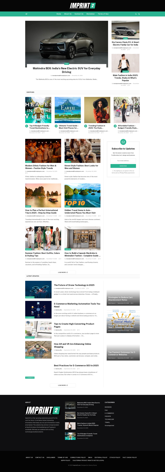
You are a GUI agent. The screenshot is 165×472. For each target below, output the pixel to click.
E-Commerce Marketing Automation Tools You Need (77, 305)
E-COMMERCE (30, 317)
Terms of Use (103, 14)
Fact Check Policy (130, 457)
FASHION (125, 71)
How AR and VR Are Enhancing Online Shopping (72, 345)
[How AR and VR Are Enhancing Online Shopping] (38, 350)
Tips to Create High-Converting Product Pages (74, 325)
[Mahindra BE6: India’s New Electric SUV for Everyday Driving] (66, 44)
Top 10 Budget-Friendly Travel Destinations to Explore (39, 127)
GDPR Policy (65, 460)
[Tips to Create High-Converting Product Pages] (38, 330)
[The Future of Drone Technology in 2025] (38, 289)
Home (59, 14)
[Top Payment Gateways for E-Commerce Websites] (123, 348)
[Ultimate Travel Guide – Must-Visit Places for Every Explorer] (68, 110)
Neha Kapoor (112, 303)
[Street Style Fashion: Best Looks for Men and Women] (82, 151)
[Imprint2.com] (82, 5)
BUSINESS (108, 407)
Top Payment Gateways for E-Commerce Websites (122, 353)
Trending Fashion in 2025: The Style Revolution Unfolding (97, 127)
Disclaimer (91, 14)
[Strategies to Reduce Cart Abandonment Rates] (123, 293)
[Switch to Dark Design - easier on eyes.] (136, 14)
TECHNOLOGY (30, 297)
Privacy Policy (124, 173)
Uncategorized (109, 425)
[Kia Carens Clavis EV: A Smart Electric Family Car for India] (125, 30)
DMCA (90, 457)
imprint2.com (77, 465)
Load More (62, 272)
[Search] (139, 14)
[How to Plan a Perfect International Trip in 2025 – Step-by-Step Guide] (43, 195)
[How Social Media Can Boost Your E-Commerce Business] (123, 320)
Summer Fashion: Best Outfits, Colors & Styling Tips (42, 254)
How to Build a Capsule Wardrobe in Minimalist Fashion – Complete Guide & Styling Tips (82, 254)
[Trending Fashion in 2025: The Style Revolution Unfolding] (97, 110)
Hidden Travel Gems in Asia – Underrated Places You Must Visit (80, 211)
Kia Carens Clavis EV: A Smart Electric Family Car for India (125, 43)
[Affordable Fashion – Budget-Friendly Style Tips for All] (127, 110)
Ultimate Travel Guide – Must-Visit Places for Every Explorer (68, 127)
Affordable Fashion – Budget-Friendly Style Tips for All (127, 127)
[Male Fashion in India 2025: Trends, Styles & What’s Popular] (125, 63)
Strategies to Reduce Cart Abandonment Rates (120, 298)
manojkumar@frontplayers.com (61, 75)
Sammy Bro (59, 310)
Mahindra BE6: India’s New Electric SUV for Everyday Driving (66, 70)
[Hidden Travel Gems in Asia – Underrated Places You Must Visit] (82, 195)
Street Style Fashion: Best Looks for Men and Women (81, 167)
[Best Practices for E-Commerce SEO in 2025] (38, 370)
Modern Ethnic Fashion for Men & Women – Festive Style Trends (40, 167)
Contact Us (79, 14)
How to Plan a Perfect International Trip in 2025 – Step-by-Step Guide (41, 211)
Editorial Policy (101, 457)
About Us (68, 14)
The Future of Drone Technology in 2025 (74, 285)
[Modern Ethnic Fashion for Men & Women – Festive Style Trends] (43, 151)
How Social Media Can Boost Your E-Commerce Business (121, 326)
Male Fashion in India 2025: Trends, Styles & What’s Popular (125, 78)
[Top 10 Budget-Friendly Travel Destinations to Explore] (38, 110)
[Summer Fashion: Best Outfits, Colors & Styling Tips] (43, 238)
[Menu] (26, 14)
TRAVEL (28, 206)
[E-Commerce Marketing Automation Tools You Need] (38, 309)
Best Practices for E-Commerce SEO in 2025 (76, 365)
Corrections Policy (78, 457)
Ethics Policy (115, 457)
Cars (66, 63)
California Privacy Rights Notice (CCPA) (88, 460)
